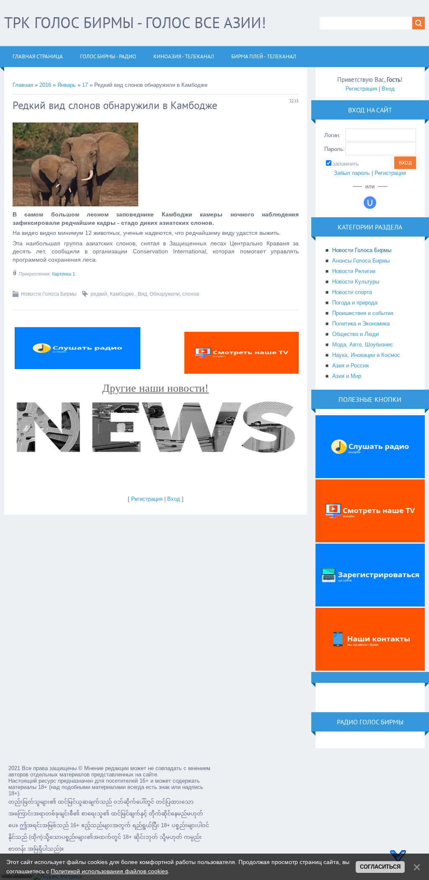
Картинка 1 (63, 273)
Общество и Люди (355, 334)
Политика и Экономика (361, 323)
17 (85, 85)
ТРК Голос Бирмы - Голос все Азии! (135, 22)
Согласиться (380, 867)
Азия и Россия (350, 365)
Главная (23, 85)
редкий (98, 294)
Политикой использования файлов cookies (109, 871)
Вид (142, 294)
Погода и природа (354, 302)
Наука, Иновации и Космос (366, 355)
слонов (190, 294)
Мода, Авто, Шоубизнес (362, 344)
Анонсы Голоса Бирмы (361, 261)
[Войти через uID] (370, 202)
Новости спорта (352, 292)
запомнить (346, 164)
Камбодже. (122, 294)
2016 (45, 85)
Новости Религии (353, 271)
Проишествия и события (362, 313)
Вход (173, 499)
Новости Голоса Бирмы (49, 294)
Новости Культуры (355, 282)
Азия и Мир (346, 376)
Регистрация (147, 499)
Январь (66, 85)
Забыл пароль (352, 173)
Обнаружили (165, 294)
